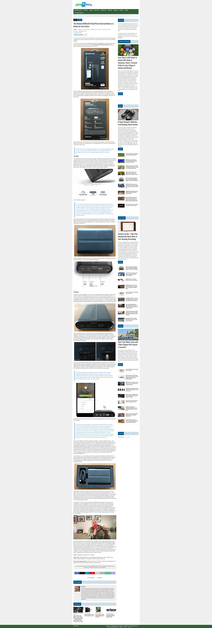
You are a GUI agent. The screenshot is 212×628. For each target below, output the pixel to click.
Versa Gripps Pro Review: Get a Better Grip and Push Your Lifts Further (132, 205)
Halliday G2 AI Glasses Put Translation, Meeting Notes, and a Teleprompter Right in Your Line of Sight (131, 408)
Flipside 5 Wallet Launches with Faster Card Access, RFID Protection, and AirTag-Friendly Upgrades (132, 421)
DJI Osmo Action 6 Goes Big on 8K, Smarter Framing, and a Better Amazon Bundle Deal (131, 274)
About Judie (107, 625)
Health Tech (97, 10)
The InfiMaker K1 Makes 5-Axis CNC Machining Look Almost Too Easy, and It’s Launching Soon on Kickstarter (132, 299)
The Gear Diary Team (114, 625)
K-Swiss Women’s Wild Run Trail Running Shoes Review (128, 123)
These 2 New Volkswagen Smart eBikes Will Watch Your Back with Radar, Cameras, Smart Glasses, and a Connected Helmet (132, 306)
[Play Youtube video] (94, 527)
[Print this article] (102, 573)
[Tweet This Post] (82, 573)
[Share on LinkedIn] (87, 573)
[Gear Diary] (83, 4)
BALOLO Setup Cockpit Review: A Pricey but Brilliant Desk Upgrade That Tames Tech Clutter (131, 161)
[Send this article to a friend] (97, 573)
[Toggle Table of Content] (85, 35)
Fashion (126, 10)
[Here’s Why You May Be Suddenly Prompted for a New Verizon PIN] (111, 611)
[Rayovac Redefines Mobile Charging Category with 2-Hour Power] (98, 611)
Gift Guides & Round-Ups (79, 12)
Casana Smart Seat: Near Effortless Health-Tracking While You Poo (132, 401)
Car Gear (91, 10)
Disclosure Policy (126, 625)
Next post (99, 577)
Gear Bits (120, 326)
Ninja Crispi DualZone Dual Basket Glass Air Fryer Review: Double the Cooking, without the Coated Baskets (132, 179)
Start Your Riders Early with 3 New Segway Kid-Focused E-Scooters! (128, 344)
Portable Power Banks (106, 29)
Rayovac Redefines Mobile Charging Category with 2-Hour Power (99, 616)
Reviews (120, 106)
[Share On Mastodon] (112, 573)
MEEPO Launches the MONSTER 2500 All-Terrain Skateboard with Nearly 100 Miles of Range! (132, 396)
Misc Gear (121, 10)
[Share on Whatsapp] (107, 573)
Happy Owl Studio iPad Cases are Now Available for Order (89, 615)
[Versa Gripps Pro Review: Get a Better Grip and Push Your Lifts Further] (121, 206)
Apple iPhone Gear (94, 29)
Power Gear (75, 31)
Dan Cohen (80, 32)
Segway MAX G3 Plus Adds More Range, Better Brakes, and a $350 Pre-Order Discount (131, 319)
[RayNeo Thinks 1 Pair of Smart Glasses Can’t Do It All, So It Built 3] (121, 281)
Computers (110, 10)
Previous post (92, 577)
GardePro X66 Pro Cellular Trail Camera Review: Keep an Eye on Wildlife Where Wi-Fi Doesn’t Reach (132, 173)
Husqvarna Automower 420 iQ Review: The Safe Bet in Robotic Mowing (132, 154)
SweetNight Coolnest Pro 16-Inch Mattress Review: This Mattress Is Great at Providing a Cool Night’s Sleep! (131, 287)
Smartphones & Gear (78, 10)
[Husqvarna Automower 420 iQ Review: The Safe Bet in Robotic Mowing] (121, 156)
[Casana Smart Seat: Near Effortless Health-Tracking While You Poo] (121, 403)
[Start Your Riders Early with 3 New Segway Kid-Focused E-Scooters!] (128, 339)
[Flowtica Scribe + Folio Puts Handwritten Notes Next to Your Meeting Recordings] (128, 231)
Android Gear (80, 29)
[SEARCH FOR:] (132, 15)
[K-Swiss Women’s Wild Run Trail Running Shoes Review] (128, 119)
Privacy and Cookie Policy (134, 625)
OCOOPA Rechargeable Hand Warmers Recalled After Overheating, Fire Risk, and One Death (132, 389)
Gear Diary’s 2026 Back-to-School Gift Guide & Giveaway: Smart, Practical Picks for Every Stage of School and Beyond (127, 62)
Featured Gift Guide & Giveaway (124, 41)
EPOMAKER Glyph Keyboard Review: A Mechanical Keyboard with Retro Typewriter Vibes (132, 192)
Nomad (99, 29)
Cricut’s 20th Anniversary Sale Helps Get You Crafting (132, 292)
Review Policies (120, 625)
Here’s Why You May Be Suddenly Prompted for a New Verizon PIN (110, 616)
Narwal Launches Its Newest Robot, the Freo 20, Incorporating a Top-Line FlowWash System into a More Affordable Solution (132, 377)
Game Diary (116, 10)
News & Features (76, 613)
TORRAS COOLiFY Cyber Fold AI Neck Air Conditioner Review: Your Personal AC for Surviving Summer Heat (132, 167)
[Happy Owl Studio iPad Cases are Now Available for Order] (88, 611)
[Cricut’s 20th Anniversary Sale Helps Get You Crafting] (121, 294)
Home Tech (86, 10)
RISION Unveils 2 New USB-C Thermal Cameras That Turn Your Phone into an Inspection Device (132, 383)
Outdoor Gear (103, 10)
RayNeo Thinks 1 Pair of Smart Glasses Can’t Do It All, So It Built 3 (132, 279)
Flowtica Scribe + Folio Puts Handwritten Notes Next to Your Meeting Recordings (128, 236)
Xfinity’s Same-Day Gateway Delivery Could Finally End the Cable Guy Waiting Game (132, 415)
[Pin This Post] (92, 573)
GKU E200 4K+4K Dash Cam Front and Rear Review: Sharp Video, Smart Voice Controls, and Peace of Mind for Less (132, 186)
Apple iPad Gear (87, 29)
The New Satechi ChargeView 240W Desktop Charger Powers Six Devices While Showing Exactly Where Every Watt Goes (132, 313)
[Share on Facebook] (77, 573)
